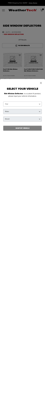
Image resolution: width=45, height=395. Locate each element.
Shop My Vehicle (22, 128)
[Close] (41, 83)
